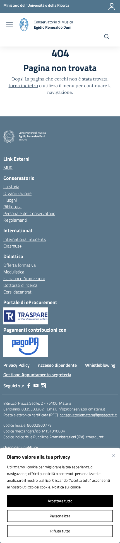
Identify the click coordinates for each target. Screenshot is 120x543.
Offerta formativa (19, 265)
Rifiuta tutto (60, 531)
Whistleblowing (100, 365)
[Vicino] (113, 455)
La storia (11, 186)
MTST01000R (53, 431)
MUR (8, 167)
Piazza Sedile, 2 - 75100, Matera (44, 403)
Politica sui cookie (66, 487)
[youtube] (36, 385)
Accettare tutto (60, 501)
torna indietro (23, 85)
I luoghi (10, 200)
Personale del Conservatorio (29, 213)
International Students (24, 239)
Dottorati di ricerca (20, 285)
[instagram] (43, 385)
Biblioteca (12, 206)
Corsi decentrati (17, 291)
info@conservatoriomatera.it (81, 409)
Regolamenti (15, 220)
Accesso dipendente (57, 365)
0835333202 (32, 409)
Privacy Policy (16, 365)
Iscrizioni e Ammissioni (24, 278)
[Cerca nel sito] (106, 37)
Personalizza (60, 516)
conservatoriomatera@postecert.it (88, 415)
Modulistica (13, 271)
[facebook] (28, 385)
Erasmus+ (12, 246)
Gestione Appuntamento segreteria (37, 374)
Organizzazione (17, 193)
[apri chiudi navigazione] (9, 24)
